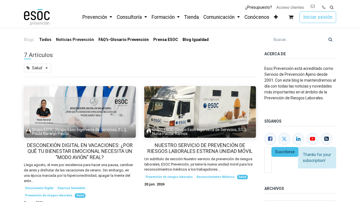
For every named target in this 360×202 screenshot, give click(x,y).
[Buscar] (330, 40)
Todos (45, 39)
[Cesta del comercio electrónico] (291, 17)
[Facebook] (270, 139)
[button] (332, 7)
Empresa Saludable (71, 188)
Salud (80, 195)
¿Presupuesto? (258, 7)
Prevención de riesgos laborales (48, 195)
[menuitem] (97, 17)
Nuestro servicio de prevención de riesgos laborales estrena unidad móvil (200, 148)
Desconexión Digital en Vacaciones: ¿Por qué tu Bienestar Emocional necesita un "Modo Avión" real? (80, 151)
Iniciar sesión (317, 17)
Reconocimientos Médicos (216, 177)
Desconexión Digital (39, 188)
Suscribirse (285, 152)
